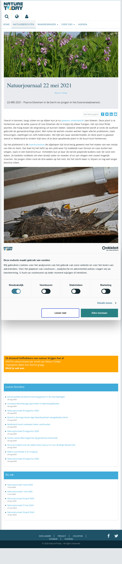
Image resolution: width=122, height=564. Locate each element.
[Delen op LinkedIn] (111, 114)
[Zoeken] (6, 16)
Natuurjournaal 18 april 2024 (20, 512)
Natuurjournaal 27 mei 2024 (20, 505)
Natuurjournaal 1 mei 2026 (19, 491)
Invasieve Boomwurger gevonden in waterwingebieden (33, 403)
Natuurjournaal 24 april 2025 (20, 498)
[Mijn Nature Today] (26, 16)
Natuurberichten (23, 24)
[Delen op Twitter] (106, 114)
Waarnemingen (47, 24)
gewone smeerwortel (73, 120)
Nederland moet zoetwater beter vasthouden (28, 424)
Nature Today (61, 93)
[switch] (46, 291)
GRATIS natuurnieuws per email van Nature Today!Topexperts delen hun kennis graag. (33, 365)
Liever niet (60, 313)
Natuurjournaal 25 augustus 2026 (23, 431)
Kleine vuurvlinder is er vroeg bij (22, 451)
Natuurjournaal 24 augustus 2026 (23, 458)
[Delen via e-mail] (115, 114)
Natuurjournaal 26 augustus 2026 (23, 410)
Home (6, 24)
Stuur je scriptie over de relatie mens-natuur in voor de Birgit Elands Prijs (41, 444)
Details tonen (104, 303)
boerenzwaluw (37, 144)
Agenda (82, 24)
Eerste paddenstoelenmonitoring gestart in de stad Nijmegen (36, 396)
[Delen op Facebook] (102, 114)
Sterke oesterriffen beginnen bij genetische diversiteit (32, 438)
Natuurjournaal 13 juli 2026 (20, 484)
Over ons (67, 24)
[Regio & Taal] (17, 16)
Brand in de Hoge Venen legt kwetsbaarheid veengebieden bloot (37, 417)
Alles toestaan (99, 313)
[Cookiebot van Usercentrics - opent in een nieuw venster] (104, 248)
